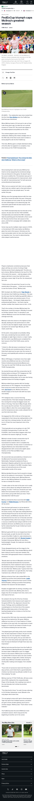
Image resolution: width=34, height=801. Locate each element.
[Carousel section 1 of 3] (16, 746)
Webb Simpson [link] (14, 502)
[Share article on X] (3, 77)
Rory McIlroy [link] (14, 117)
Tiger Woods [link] (25, 292)
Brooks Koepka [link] (25, 538)
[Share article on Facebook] (6, 77)
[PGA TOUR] (5, 753)
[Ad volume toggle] (4, 93)
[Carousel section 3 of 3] (18, 746)
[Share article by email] (14, 77)
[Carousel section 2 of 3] (17, 746)
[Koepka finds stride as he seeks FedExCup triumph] (12, 730)
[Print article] (10, 77)
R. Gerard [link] (8, 10)
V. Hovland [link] (28, 10)
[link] (5, 2)
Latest (3, 744)
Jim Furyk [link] (8, 389)
